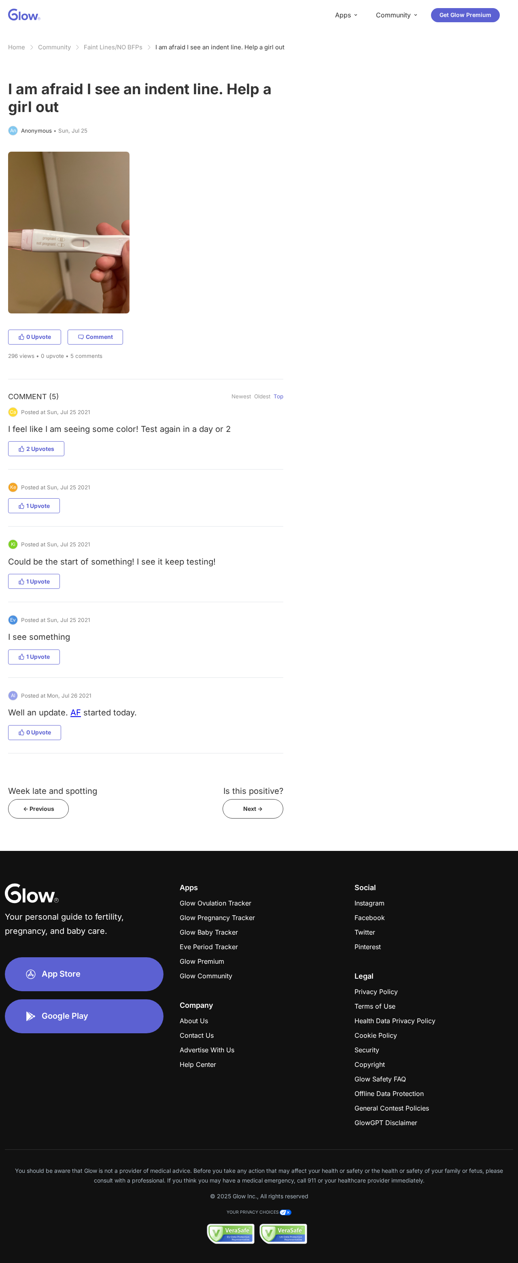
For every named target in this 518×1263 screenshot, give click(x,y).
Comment (99, 336)
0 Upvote (38, 336)
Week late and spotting (52, 791)
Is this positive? (253, 791)
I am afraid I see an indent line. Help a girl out (219, 47)
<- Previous (38, 808)
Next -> (253, 808)
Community (54, 47)
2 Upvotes (40, 448)
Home (16, 47)
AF (75, 712)
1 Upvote (38, 505)
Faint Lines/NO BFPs (113, 47)
